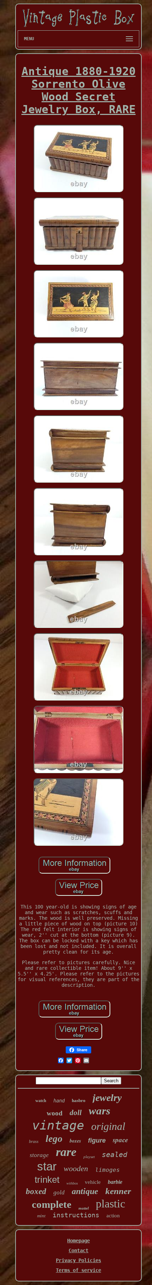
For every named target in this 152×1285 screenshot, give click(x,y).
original (108, 1126)
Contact (78, 1250)
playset (89, 1157)
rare (66, 1151)
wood (55, 1113)
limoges (107, 1170)
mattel (83, 1208)
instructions (76, 1215)
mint (41, 1215)
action (113, 1215)
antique (85, 1191)
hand (59, 1100)
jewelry (107, 1097)
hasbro (79, 1100)
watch (40, 1100)
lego (54, 1138)
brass (34, 1141)
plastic (110, 1203)
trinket (47, 1179)
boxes (75, 1140)
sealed (114, 1154)
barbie (115, 1182)
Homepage (78, 1240)
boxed (36, 1191)
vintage (58, 1125)
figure (97, 1140)
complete (51, 1204)
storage (39, 1155)
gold (59, 1192)
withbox (72, 1183)
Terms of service (78, 1270)
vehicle (93, 1182)
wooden (76, 1168)
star (47, 1166)
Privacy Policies (78, 1260)
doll (76, 1112)
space (120, 1139)
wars (99, 1111)
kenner (118, 1191)
